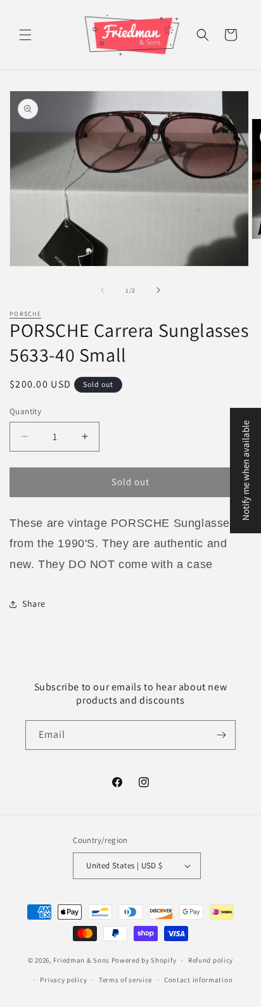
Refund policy (210, 960)
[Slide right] (158, 290)
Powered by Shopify (144, 960)
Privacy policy (63, 979)
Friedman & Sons (81, 960)
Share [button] (34, 603)
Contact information (198, 979)
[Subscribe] (221, 735)
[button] (25, 35)
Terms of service (125, 979)
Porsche (25, 314)
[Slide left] (103, 290)
